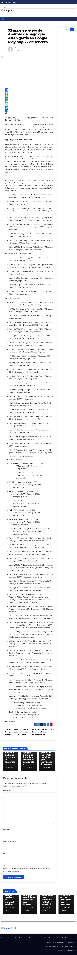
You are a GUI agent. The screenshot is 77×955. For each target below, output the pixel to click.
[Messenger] (29, 107)
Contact (51, 938)
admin (20, 48)
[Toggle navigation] (40, 18)
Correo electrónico (10, 841)
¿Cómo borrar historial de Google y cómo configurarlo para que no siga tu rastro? (16, 731)
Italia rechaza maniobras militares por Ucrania (29, 898)
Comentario (7, 790)
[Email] (29, 95)
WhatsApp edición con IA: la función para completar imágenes (47, 757)
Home (46, 938)
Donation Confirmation (68, 938)
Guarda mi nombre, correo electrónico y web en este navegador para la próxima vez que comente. (26, 870)
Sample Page (70, 950)
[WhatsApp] (29, 98)
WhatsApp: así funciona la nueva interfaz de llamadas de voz (42, 731)
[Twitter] (29, 92)
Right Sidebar (61, 950)
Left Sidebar (71, 942)
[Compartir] (29, 110)
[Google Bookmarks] (29, 104)
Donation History (61, 942)
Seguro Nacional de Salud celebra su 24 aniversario (10, 757)
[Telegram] (29, 101)
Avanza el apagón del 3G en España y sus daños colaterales (28, 757)
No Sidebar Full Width (68, 946)
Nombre (6, 829)
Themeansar (32, 938)
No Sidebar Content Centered (53, 946)
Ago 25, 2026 (10, 907)
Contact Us (58, 938)
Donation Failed (51, 942)
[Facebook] (29, 89)
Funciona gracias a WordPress (9, 938)
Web (4, 854)
